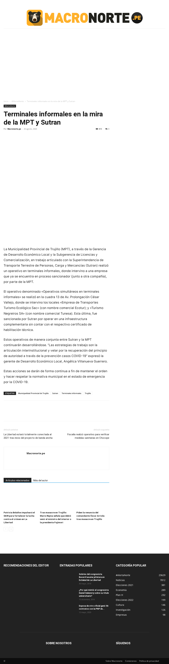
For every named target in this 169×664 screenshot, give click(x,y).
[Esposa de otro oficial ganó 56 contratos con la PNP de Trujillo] (68, 610)
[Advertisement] (84, 61)
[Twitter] (14, 140)
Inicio (6, 101)
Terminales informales (71, 393)
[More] (37, 140)
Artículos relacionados (17, 480)
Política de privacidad (149, 661)
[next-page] (11, 529)
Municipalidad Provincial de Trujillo (33, 393)
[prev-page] (6, 529)
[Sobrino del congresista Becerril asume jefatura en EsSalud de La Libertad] (68, 578)
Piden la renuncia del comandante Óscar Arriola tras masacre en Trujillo (90, 515)
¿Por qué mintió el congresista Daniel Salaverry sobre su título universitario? (94, 593)
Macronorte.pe (14, 129)
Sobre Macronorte (114, 661)
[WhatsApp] (29, 140)
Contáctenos (131, 661)
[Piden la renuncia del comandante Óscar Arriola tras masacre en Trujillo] (92, 498)
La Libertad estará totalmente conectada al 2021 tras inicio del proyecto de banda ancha (28, 436)
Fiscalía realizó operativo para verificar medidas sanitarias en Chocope (88, 436)
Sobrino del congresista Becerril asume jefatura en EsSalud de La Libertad (91, 577)
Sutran (55, 393)
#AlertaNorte (18, 101)
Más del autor (40, 480)
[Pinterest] (22, 140)
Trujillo (88, 393)
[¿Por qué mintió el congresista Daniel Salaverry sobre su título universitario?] (68, 594)
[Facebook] (7, 140)
